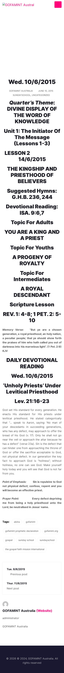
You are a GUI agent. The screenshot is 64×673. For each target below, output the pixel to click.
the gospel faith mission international (24, 549)
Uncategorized (41, 95)
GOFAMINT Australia (21, 91)
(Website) (44, 611)
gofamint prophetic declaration (21, 531)
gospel (8, 540)
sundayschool (47, 540)
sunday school (26, 540)
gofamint (30, 521)
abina (17, 521)
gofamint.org (51, 531)
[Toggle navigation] (58, 4)
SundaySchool (22, 95)
